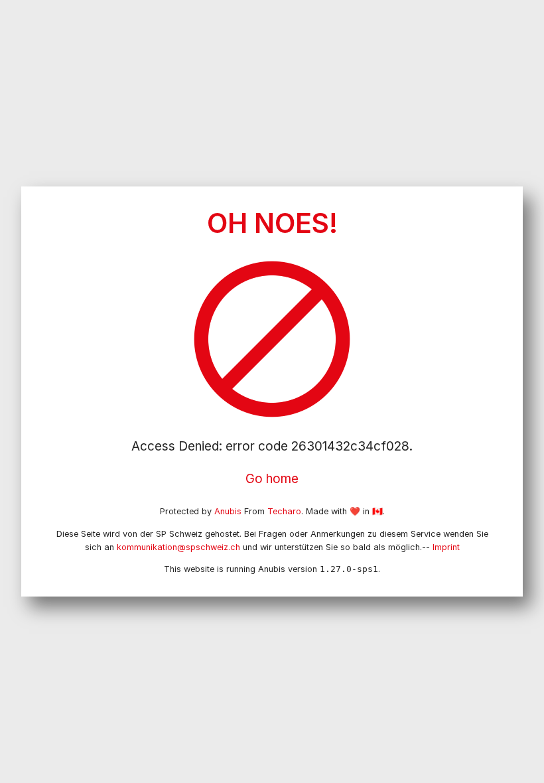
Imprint (446, 547)
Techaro (284, 511)
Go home (272, 478)
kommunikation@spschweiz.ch (178, 547)
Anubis (227, 511)
